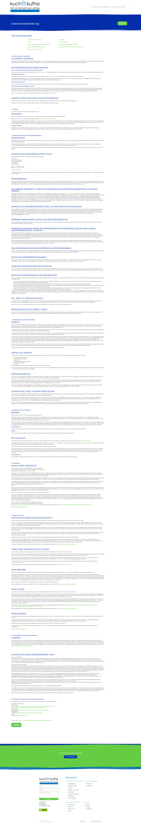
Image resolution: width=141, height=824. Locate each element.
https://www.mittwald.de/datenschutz (48, 118)
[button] (130, 6)
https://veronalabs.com (85, 440)
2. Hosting (29, 42)
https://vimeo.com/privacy (17, 562)
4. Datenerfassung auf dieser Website (36, 46)
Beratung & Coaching (97, 6)
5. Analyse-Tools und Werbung (34, 49)
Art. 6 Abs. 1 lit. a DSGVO (71, 193)
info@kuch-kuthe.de (16, 169)
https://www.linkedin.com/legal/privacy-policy (22, 645)
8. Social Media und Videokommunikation (68, 44)
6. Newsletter (61, 39)
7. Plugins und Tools (63, 42)
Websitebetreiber (42, 72)
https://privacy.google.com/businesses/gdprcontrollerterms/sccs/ (26, 606)
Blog (120, 6)
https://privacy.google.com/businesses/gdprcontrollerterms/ (80, 605)
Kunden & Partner (114, 6)
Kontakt (123, 6)
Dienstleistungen (106, 6)
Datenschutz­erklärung (96, 821)
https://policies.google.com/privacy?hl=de (66, 544)
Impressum (82, 821)
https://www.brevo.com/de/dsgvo (19, 506)
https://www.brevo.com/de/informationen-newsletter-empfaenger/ (75, 504)
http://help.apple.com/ (23, 715)
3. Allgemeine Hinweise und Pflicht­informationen (38, 44)
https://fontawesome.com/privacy (68, 584)
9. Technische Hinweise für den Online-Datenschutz (70, 46)
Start (91, 6)
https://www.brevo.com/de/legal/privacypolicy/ (25, 504)
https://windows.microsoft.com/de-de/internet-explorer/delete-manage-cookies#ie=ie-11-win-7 (33, 706)
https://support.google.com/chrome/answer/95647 (30, 712)
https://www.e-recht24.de (20, 629)
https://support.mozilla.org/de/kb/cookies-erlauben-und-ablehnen (33, 710)
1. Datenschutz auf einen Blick (34, 39)
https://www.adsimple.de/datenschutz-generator (40, 720)
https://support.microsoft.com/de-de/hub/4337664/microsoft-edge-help (27, 707)
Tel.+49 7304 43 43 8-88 (44, 805)
